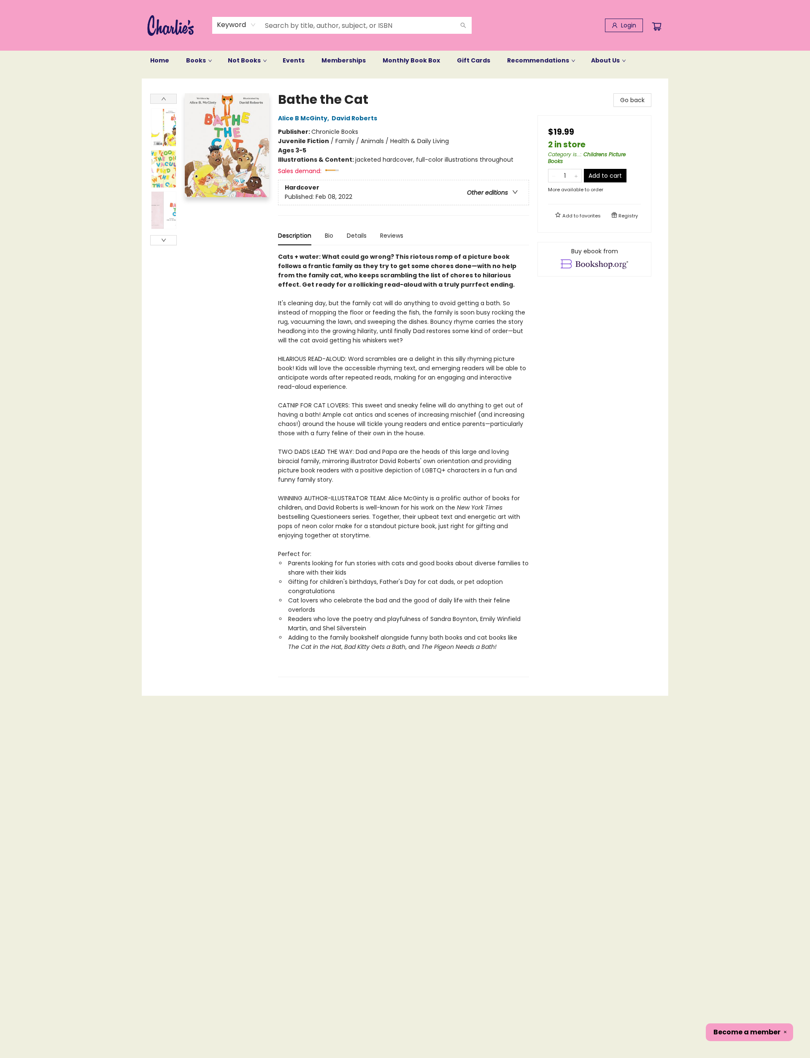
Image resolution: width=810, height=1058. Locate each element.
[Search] (463, 25)
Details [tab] (357, 235)
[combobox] (236, 25)
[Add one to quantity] (576, 175)
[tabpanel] (403, 464)
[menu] (405, 60)
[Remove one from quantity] (553, 175)
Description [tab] (294, 235)
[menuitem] (160, 60)
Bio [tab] (329, 235)
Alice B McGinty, (304, 118)
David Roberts (354, 118)
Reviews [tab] (391, 235)
